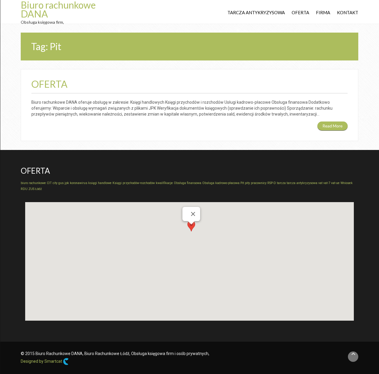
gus (61, 183)
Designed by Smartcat (42, 361)
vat (320, 183)
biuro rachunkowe (33, 183)
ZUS (31, 189)
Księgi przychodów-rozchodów (134, 183)
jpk (67, 183)
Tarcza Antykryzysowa (256, 12)
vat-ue (335, 183)
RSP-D (271, 183)
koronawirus (78, 183)
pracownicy (258, 183)
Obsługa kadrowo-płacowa (221, 183)
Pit (242, 183)
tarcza (281, 183)
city (55, 183)
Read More (332, 125)
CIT (49, 183)
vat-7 (326, 183)
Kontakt (347, 12)
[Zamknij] (193, 214)
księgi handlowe (100, 183)
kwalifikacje (164, 183)
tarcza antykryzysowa (302, 183)
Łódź (38, 189)
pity (247, 183)
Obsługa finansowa (187, 183)
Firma (323, 12)
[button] (191, 229)
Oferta (300, 12)
